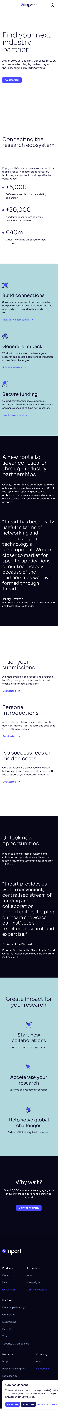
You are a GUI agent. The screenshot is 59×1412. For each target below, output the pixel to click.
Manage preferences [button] (47, 1404)
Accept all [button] (12, 1404)
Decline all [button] (28, 1404)
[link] (52, 5)
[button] (5, 5)
